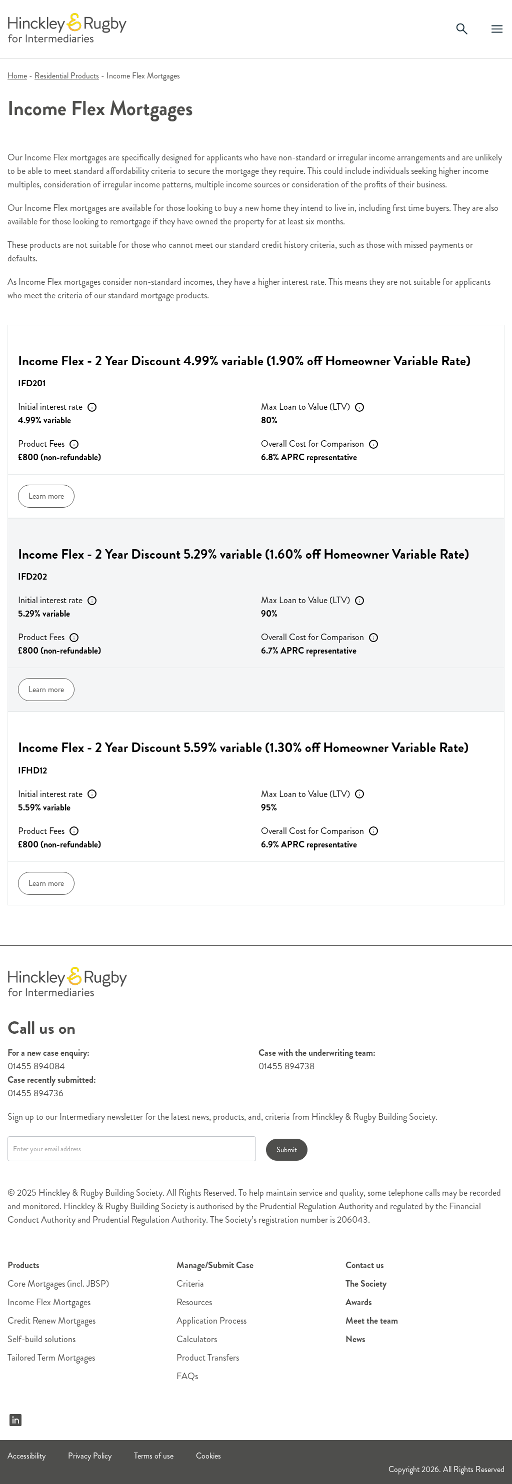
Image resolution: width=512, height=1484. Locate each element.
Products (24, 1265)
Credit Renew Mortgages (52, 1320)
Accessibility (27, 1456)
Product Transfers (207, 1357)
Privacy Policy (90, 1456)
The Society (366, 1283)
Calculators (196, 1339)
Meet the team (372, 1320)
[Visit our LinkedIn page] (16, 1420)
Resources (194, 1302)
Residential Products (66, 75)
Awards (359, 1302)
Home (17, 75)
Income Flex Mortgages (49, 1302)
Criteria (190, 1283)
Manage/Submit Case (215, 1265)
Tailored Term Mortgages (51, 1357)
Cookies (208, 1456)
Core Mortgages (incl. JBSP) (58, 1283)
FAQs (187, 1376)
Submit (286, 1149)
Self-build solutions (42, 1339)
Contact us (365, 1265)
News (356, 1339)
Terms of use (154, 1456)
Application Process (211, 1320)
